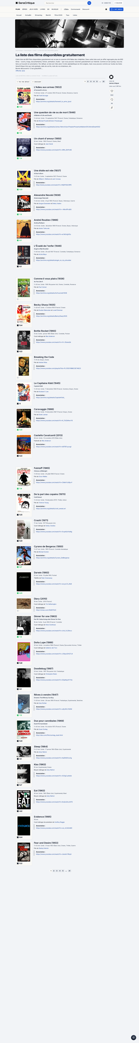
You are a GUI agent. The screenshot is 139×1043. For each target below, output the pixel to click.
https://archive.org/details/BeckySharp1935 (51, 316)
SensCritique (19, 50)
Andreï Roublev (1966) (46, 220)
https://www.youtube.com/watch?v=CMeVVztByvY (54, 482)
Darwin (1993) (41, 572)
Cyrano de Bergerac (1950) (48, 546)
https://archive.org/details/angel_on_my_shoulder (53, 260)
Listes (34, 50)
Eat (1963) (39, 790)
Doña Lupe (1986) (43, 642)
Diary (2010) (40, 598)
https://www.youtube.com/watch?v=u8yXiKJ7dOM (54, 709)
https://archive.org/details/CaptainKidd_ (50, 397)
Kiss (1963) (40, 764)
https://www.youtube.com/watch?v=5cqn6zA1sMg (54, 532)
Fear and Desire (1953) (46, 842)
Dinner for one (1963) (45, 616)
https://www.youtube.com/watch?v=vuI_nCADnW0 (54, 828)
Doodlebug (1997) (43, 668)
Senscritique (27, 50)
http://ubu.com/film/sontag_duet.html (49, 735)
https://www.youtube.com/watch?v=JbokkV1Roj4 (53, 854)
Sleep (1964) (41, 746)
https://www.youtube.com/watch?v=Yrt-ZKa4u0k (53, 342)
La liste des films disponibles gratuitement (48, 50)
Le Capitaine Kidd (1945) (47, 383)
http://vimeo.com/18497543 (46, 610)
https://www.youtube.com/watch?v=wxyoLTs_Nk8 (54, 584)
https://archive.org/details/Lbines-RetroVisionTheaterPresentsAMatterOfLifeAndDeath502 (68, 127)
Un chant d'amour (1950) (47, 138)
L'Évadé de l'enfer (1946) (48, 246)
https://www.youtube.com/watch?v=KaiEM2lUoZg (54, 758)
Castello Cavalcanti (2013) (48, 435)
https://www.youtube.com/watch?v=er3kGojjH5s (53, 234)
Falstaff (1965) (42, 468)
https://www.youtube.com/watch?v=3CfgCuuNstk (54, 776)
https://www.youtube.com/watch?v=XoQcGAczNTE (54, 802)
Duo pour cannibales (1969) (49, 720)
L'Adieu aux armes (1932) (48, 87)
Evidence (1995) (42, 816)
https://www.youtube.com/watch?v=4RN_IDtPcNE (54, 150)
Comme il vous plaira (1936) (49, 278)
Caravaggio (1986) (44, 409)
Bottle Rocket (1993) (45, 331)
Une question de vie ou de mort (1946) (54, 112)
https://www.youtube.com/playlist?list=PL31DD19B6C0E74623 (58, 368)
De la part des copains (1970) (50, 494)
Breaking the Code (44, 357)
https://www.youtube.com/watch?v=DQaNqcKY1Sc (54, 680)
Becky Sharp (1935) (44, 304)
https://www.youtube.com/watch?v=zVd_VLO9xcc (54, 631)
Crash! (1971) (41, 520)
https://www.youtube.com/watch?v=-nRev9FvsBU (54, 209)
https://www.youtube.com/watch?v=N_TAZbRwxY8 (54, 420)
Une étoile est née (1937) (47, 170)
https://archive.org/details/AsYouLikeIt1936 (51, 293)
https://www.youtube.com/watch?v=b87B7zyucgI (53, 447)
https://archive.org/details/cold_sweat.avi (51, 508)
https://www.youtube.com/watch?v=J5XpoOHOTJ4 (54, 654)
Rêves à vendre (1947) (46, 694)
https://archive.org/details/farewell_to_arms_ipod (53, 101)
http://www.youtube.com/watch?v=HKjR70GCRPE (54, 185)
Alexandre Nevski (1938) (47, 195)
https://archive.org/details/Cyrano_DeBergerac (52, 558)
